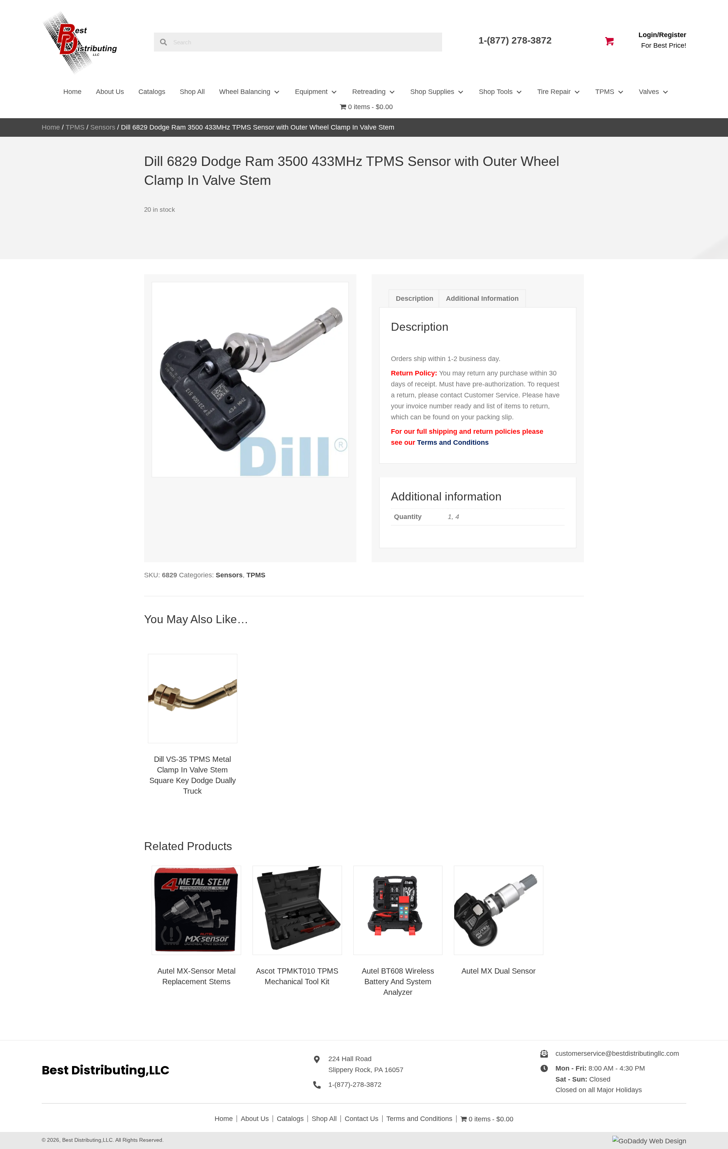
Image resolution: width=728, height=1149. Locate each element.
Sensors (102, 127)
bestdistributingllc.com (645, 1053)
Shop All (324, 1118)
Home (51, 127)
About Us (255, 1118)
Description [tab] (414, 298)
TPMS (75, 127)
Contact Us (361, 1118)
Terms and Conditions (453, 442)
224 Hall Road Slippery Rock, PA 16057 (365, 1064)
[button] (276, 92)
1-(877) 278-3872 (516, 40)
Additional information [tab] (482, 298)
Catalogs (290, 1118)
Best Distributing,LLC (105, 1070)
